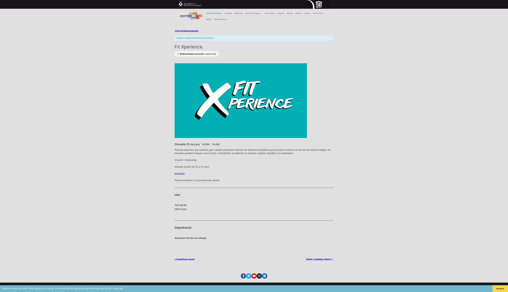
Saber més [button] (118, 288)
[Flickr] (264, 276)
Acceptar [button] (500, 288)
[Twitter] (248, 276)
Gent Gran (238, 13)
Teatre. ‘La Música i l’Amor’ (319, 259)
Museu (290, 13)
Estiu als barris (220, 19)
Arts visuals (270, 13)
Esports (281, 13)
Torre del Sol (181, 205)
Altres (208, 19)
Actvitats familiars (214, 13)
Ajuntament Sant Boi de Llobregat (190, 237)
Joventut (228, 13)
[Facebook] (243, 276)
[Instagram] (259, 276)
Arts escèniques (253, 13)
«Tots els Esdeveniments (186, 31)
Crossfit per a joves (185, 259)
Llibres (307, 13)
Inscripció (180, 173)
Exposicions (318, 13)
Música (298, 13)
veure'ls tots (210, 53)
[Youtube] (254, 276)
